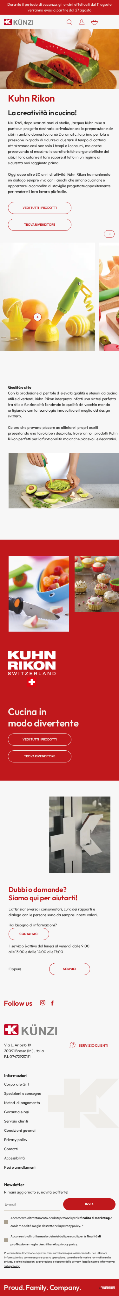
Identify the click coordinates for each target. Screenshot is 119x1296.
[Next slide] (109, 234)
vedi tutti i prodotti (39, 208)
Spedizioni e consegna (22, 1093)
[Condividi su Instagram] (42, 1002)
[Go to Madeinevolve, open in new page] (107, 1287)
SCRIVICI (69, 969)
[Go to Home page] (18, 22)
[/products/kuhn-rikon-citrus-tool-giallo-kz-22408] (37, 317)
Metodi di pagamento (22, 1102)
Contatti (11, 1148)
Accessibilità (14, 1158)
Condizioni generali (20, 1130)
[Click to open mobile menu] (108, 22)
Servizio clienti (16, 1121)
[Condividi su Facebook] (52, 1002)
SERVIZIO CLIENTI (93, 1045)
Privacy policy (15, 1139)
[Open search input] (69, 22)
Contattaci (28, 934)
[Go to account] (82, 22)
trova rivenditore (39, 225)
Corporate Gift (16, 1084)
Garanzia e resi (16, 1111)
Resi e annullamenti (20, 1167)
